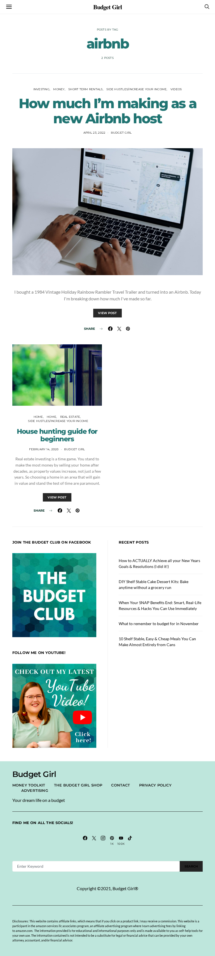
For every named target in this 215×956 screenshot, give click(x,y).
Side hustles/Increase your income (136, 89)
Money (58, 89)
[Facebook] (85, 840)
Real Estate (70, 417)
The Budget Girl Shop (78, 785)
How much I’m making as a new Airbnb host (107, 111)
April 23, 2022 (94, 132)
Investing (41, 89)
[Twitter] (94, 840)
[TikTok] (130, 840)
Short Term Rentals (85, 89)
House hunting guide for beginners (57, 435)
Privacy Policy (155, 785)
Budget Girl (107, 6)
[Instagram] (103, 840)
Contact (120, 785)
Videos (176, 89)
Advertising (34, 790)
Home (38, 417)
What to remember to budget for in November (159, 623)
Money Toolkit (28, 785)
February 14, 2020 (44, 449)
